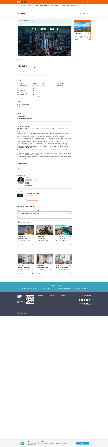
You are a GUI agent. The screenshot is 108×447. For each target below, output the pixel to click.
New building (36, 96)
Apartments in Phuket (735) (47, 288)
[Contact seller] (32, 245)
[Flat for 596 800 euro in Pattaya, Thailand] (26, 235)
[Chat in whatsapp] (26, 183)
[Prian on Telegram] (84, 300)
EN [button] (89, 1)
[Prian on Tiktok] (89, 300)
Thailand (59, 83)
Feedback (50, 298)
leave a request (46, 22)
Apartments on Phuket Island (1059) (29, 288)
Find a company (63, 295)
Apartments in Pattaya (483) (64, 288)
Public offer (62, 298)
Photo (20, 59)
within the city (60, 85)
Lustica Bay (76, 39)
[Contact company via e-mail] (28, 183)
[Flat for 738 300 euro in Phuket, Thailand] (44, 235)
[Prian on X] (82, 300)
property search (27, 22)
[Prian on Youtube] (87, 300)
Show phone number (29, 185)
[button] (76, 2)
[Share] (80, 13)
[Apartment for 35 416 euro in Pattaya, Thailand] (26, 264)
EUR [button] (82, 2)
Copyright (39, 298)
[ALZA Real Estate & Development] (20, 195)
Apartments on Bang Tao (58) (80, 288)
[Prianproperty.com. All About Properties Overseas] (22, 2)
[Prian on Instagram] (79, 300)
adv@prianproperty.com (22, 313)
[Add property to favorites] (32, 237)
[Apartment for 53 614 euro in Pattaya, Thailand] (63, 264)
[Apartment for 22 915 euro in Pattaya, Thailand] (44, 264)
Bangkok (63, 83)
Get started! (82, 443)
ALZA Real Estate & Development (32, 193)
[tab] (45, 210)
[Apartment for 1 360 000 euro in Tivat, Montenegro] (82, 31)
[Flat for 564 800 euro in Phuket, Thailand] (63, 235)
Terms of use (51, 295)
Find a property (40, 295)
